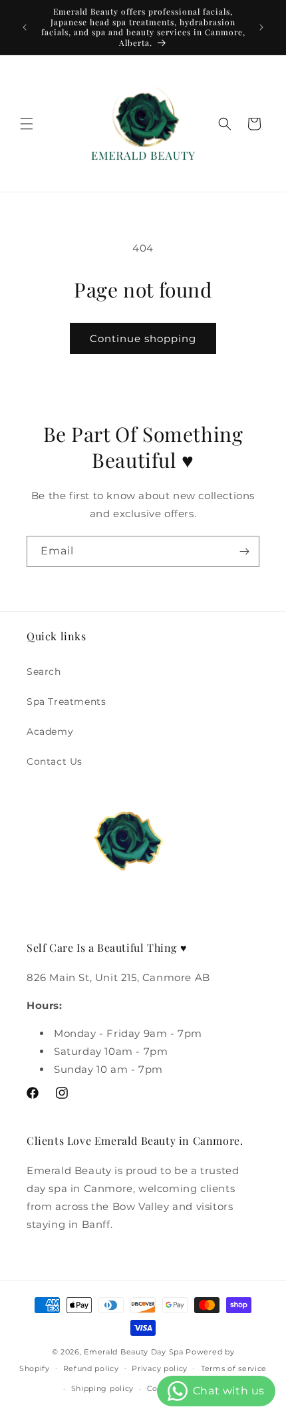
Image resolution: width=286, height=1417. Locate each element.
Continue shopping (143, 338)
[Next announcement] (261, 27)
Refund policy (91, 1368)
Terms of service (234, 1368)
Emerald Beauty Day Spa (133, 1351)
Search (44, 672)
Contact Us (54, 761)
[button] (26, 123)
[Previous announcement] (24, 27)
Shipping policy (102, 1388)
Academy (50, 731)
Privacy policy (160, 1368)
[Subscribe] (244, 551)
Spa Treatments (66, 702)
